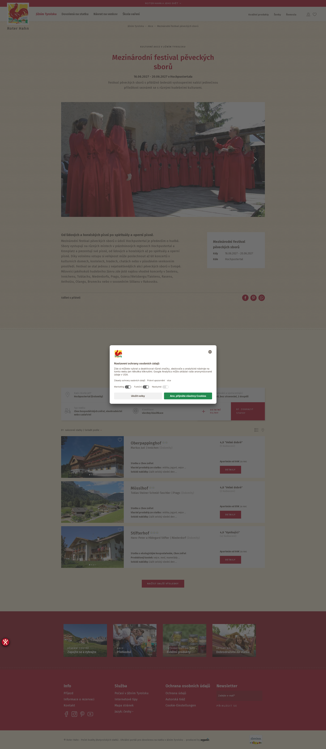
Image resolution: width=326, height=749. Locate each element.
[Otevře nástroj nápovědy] (5, 642)
